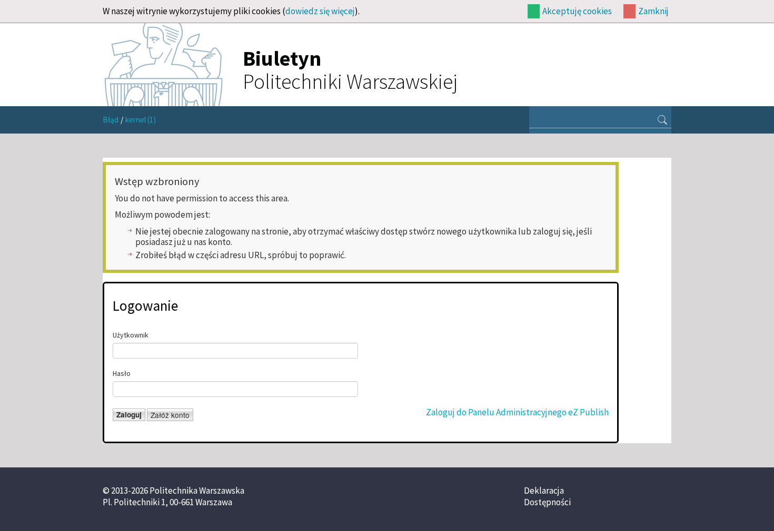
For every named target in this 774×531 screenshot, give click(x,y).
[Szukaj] (662, 121)
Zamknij (653, 11)
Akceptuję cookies (577, 11)
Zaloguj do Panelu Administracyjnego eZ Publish (517, 412)
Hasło (122, 373)
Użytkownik (130, 335)
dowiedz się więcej (320, 11)
